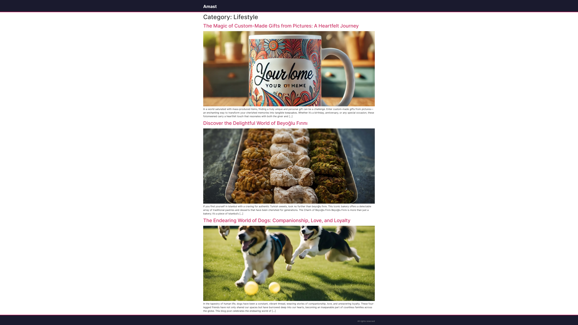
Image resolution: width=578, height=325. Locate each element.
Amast (210, 6)
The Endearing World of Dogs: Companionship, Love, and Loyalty (276, 220)
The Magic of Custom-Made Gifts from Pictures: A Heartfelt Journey (281, 26)
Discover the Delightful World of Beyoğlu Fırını (255, 123)
